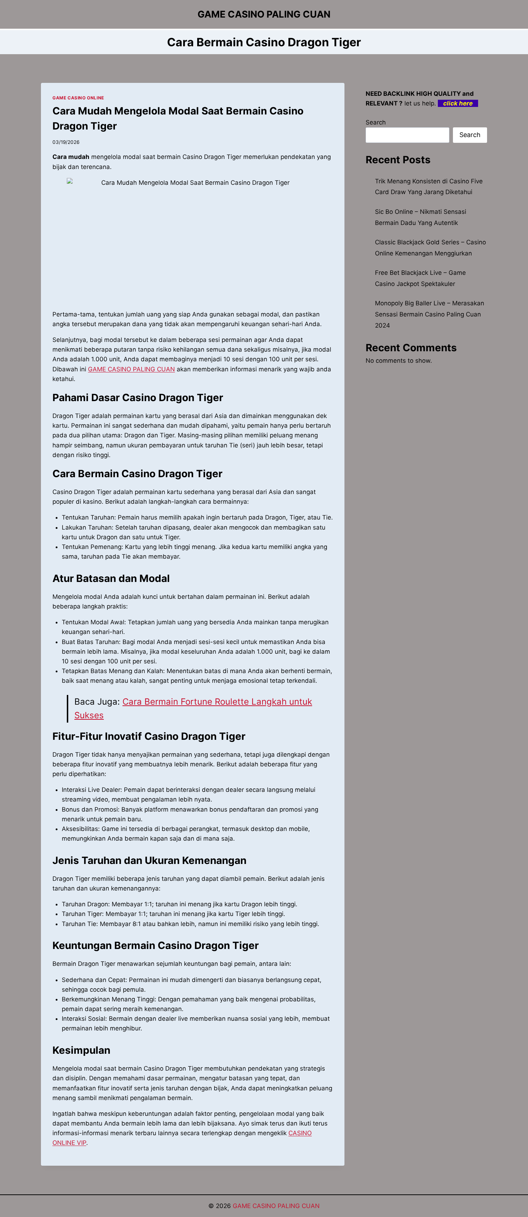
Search (376, 122)
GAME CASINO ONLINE (78, 97)
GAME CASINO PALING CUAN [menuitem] (131, 369)
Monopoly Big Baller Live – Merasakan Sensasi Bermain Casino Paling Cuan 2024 (429, 314)
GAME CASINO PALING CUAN (276, 1205)
